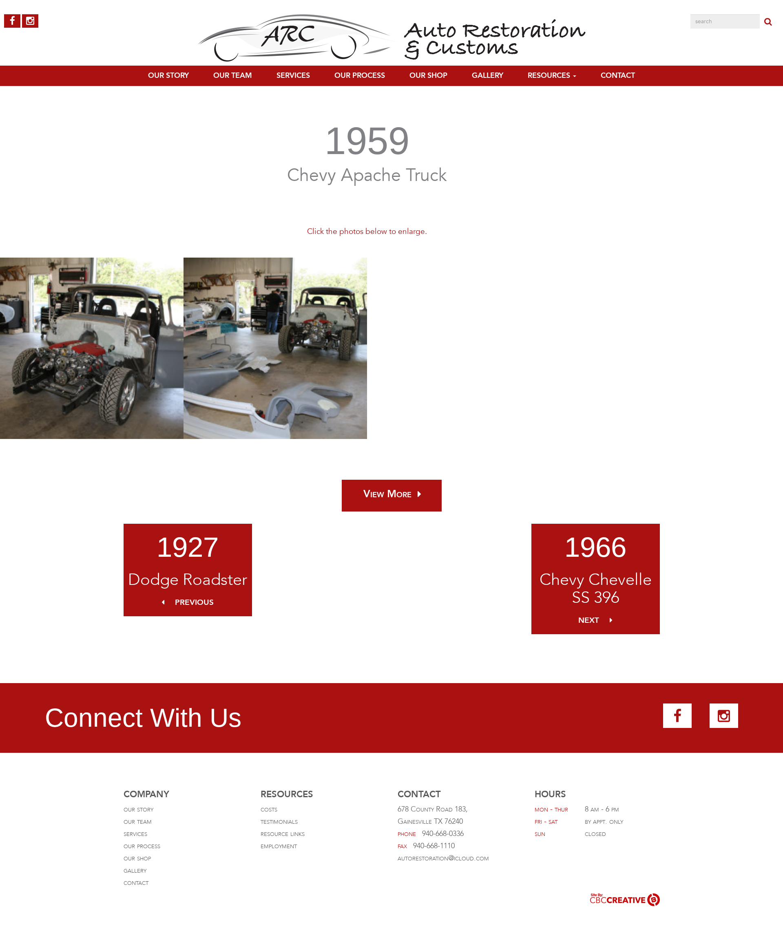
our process (359, 76)
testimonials (279, 821)
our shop (137, 858)
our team (232, 76)
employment (279, 846)
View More (387, 494)
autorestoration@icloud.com (443, 858)
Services (293, 76)
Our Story (168, 76)
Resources (550, 76)
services (135, 834)
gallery (487, 76)
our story (138, 809)
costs (269, 809)
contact (618, 76)
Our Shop (428, 76)
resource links (283, 834)
